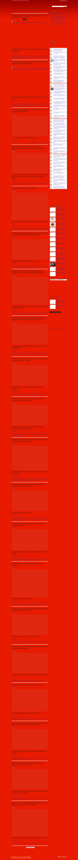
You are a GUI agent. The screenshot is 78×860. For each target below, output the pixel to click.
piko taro (37, 57)
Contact (57, 328)
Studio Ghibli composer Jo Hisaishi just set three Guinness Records (59, 99)
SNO (43, 843)
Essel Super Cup (32, 56)
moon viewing (14, 314)
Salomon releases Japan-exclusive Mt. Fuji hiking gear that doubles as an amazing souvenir (60, 183)
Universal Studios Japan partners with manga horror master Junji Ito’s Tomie (60, 248)
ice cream (37, 56)
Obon (17, 480)
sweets (44, 57)
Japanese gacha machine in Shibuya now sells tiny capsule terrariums (60, 95)
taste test (44, 229)
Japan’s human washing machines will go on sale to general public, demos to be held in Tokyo (60, 159)
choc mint (17, 517)
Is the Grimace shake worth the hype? (24, 188)
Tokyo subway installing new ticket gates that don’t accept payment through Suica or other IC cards (59, 120)
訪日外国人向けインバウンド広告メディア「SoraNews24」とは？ (57, 298)
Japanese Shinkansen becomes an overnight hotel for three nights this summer (59, 134)
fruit (32, 433)
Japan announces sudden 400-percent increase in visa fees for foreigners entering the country (60, 156)
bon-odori (17, 478)
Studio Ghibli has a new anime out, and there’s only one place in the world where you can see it (60, 163)
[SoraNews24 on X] (56, 0)
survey (13, 844)
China (20, 8)
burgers (16, 228)
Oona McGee (14, 19)
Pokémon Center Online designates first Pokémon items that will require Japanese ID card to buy (59, 138)
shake (35, 229)
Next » (33, 847)
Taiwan (32, 8)
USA (35, 8)
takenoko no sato (14, 58)
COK (19, 228)
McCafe (42, 718)
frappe (30, 433)
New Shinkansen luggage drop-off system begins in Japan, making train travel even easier (60, 127)
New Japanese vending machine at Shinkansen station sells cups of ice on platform (59, 152)
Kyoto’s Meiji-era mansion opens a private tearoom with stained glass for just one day (58, 23)
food (33, 228)
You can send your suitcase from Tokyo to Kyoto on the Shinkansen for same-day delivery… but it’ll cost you (61, 269)
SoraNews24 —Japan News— (23, 4)
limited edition (20, 479)
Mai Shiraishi (25, 479)
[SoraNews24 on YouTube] (57, 0)
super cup (41, 57)
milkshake (28, 229)
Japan (17, 8)
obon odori (20, 480)
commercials (26, 56)
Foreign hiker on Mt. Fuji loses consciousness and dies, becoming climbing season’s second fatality (59, 56)
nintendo (39, 641)
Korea (23, 8)
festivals (33, 478)
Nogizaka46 (13, 480)
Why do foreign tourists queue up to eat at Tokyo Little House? (61, 238)
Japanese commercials (15, 57)
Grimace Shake (40, 228)
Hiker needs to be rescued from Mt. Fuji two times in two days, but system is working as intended (60, 63)
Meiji (34, 57)
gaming (24, 641)
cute (26, 183)
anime (18, 183)
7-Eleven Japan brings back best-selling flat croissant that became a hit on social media (60, 77)
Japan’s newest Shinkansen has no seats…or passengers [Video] (59, 173)
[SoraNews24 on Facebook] (53, 0)
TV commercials (30, 719)
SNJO (20, 106)
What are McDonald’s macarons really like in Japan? (28, 685)
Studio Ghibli (63, 8)
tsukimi (33, 314)
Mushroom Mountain (15, 106)
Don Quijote (43, 393)
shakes (38, 229)
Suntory (43, 641)
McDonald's (13, 229)
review (32, 229)
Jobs (66, 8)
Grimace (36, 228)
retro (32, 604)
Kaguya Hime (40, 352)
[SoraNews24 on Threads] (55, 0)
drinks (27, 228)
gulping (29, 843)
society (46, 843)
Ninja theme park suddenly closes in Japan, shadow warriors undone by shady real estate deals (59, 67)
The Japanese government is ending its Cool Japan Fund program (59, 74)
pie (27, 604)
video (15, 184)
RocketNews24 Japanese (63, 0)
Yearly (52, 47)
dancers (35, 393)
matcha (39, 718)
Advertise (13, 857)
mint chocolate (27, 518)
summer (26, 480)
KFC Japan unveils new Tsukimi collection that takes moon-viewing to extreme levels (58, 17)
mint (23, 518)
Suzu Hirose (37, 434)
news (30, 434)
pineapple (33, 434)
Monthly (52, 45)
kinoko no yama (30, 57)
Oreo (36, 518)
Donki (46, 393)
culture (24, 843)
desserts (27, 718)
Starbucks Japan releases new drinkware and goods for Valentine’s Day (59, 166)
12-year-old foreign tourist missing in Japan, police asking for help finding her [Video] (59, 106)
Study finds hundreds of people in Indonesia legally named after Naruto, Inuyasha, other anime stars (60, 88)
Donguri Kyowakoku (30, 183)
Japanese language (35, 843)
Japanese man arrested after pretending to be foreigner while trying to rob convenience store (61, 263)
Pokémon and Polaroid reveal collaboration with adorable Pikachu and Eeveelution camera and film (61, 259)
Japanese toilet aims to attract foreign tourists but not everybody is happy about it (60, 141)
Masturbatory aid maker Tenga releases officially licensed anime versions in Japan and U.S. (59, 19)
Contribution (61, 328)
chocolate (17, 56)
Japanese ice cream (23, 57)
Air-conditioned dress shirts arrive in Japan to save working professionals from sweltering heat (60, 131)
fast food (30, 228)
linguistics (40, 843)
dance (32, 393)
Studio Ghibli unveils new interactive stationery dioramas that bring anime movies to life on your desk (60, 70)
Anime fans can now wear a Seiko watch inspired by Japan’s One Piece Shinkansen (60, 60)
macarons (43, 433)
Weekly (52, 44)
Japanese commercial (43, 56)
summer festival (31, 480)
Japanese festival (14, 479)
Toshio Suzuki (45, 183)
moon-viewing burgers (21, 314)
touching (29, 314)
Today (52, 43)
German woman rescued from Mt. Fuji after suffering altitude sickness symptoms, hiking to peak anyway (58, 14)
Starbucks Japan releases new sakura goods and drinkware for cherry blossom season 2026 (60, 170)
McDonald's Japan (19, 229)
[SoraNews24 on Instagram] (54, 0)
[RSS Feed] (58, 0)
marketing (45, 228)
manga (36, 183)
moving (26, 314)
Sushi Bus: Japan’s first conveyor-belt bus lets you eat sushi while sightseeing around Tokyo (60, 50)
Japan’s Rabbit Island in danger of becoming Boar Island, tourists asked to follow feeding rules (60, 92)
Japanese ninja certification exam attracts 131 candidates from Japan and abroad (59, 180)
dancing (39, 393)
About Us (51, 328)
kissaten (38, 603)
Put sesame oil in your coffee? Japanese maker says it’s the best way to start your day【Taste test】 (59, 187)
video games (20, 58)
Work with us (21, 857)
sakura (22, 719)
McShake (24, 229)
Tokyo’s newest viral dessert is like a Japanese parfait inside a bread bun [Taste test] (60, 148)
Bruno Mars (19, 393)
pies (23, 480)
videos (24, 58)
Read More (15, 53)
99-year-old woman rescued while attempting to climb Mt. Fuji (59, 144)
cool (30, 393)
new (27, 434)
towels (13, 184)
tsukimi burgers (37, 314)
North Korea (27, 8)
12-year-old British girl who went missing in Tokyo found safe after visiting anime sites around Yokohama (60, 85)
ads (16, 183)
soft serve (23, 106)
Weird (59, 8)
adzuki (16, 718)
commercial (21, 56)
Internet (38, 8)
